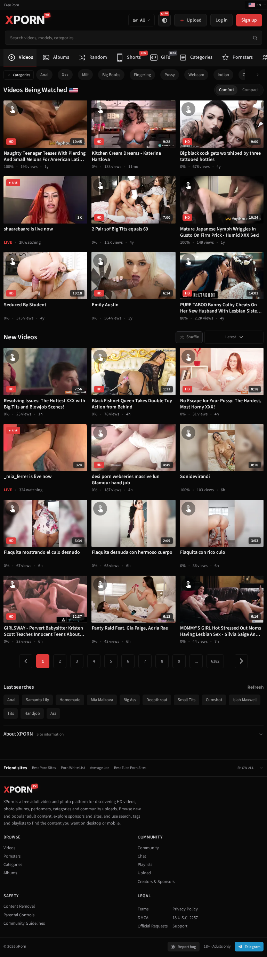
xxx (65, 75)
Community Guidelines (24, 923)
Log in (221, 20)
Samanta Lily (37, 700)
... (196, 661)
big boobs (111, 75)
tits (10, 713)
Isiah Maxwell (245, 700)
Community (148, 848)
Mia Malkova (102, 700)
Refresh (256, 687)
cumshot (214, 700)
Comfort (226, 90)
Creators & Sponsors (156, 881)
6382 (215, 661)
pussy (169, 75)
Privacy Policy (185, 909)
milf (85, 75)
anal (44, 75)
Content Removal (19, 906)
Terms (143, 909)
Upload (144, 873)
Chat (142, 856)
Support (179, 926)
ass (53, 713)
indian (223, 75)
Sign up (249, 20)
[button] (259, 75)
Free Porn (11, 5)
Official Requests (153, 926)
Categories (21, 75)
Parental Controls (18, 915)
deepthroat (156, 700)
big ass (129, 700)
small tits (186, 700)
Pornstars (12, 856)
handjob (32, 713)
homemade (69, 700)
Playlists (145, 864)
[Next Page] (241, 661)
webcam (196, 75)
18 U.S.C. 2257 (185, 918)
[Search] (255, 37)
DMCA (143, 918)
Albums (10, 873)
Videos (9, 848)
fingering (142, 75)
